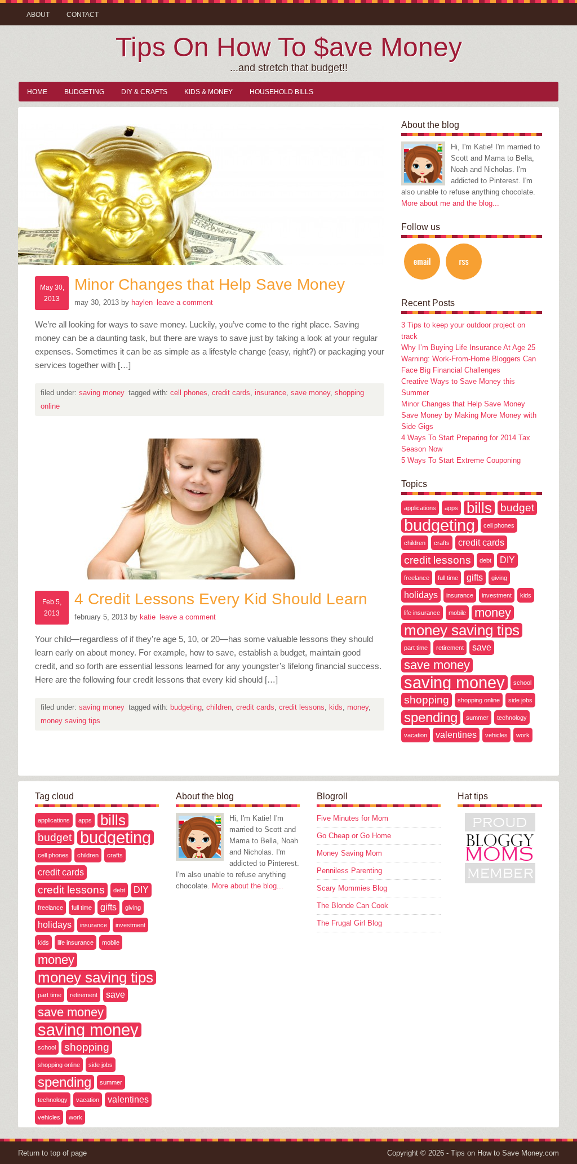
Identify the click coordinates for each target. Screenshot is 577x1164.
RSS (464, 262)
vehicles (496, 735)
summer (477, 717)
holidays (421, 595)
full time (448, 577)
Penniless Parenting (349, 870)
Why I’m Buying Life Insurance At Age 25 (468, 347)
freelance (416, 577)
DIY (507, 560)
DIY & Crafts (144, 92)
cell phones (188, 392)
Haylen (142, 302)
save (481, 647)
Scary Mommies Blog (352, 888)
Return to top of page (52, 1153)
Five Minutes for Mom (352, 818)
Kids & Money (208, 92)
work (523, 735)
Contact (82, 15)
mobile (457, 612)
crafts (442, 542)
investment (497, 595)
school (522, 682)
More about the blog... (247, 886)
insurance (270, 392)
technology (512, 717)
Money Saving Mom (349, 853)
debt (485, 560)
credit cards (231, 392)
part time (416, 647)
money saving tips (70, 720)
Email (422, 262)
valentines (456, 735)
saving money (454, 682)
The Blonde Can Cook (352, 905)
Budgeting (84, 92)
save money (310, 392)
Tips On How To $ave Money (289, 47)
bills (479, 508)
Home (37, 92)
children (219, 707)
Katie (148, 617)
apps (451, 507)
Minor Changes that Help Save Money (209, 284)
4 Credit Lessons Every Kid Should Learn (220, 599)
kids (336, 707)
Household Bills (281, 92)
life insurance (422, 612)
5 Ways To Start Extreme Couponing (461, 460)
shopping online (479, 700)
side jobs (520, 700)
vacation (415, 735)
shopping (426, 700)
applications (420, 507)
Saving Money (102, 392)
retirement (450, 647)
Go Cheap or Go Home (354, 835)
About (38, 15)
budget (517, 508)
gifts (475, 577)
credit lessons (302, 707)
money (358, 707)
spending (431, 717)
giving (499, 577)
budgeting (186, 707)
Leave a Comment (185, 302)
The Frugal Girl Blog (349, 923)
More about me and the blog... (450, 203)
